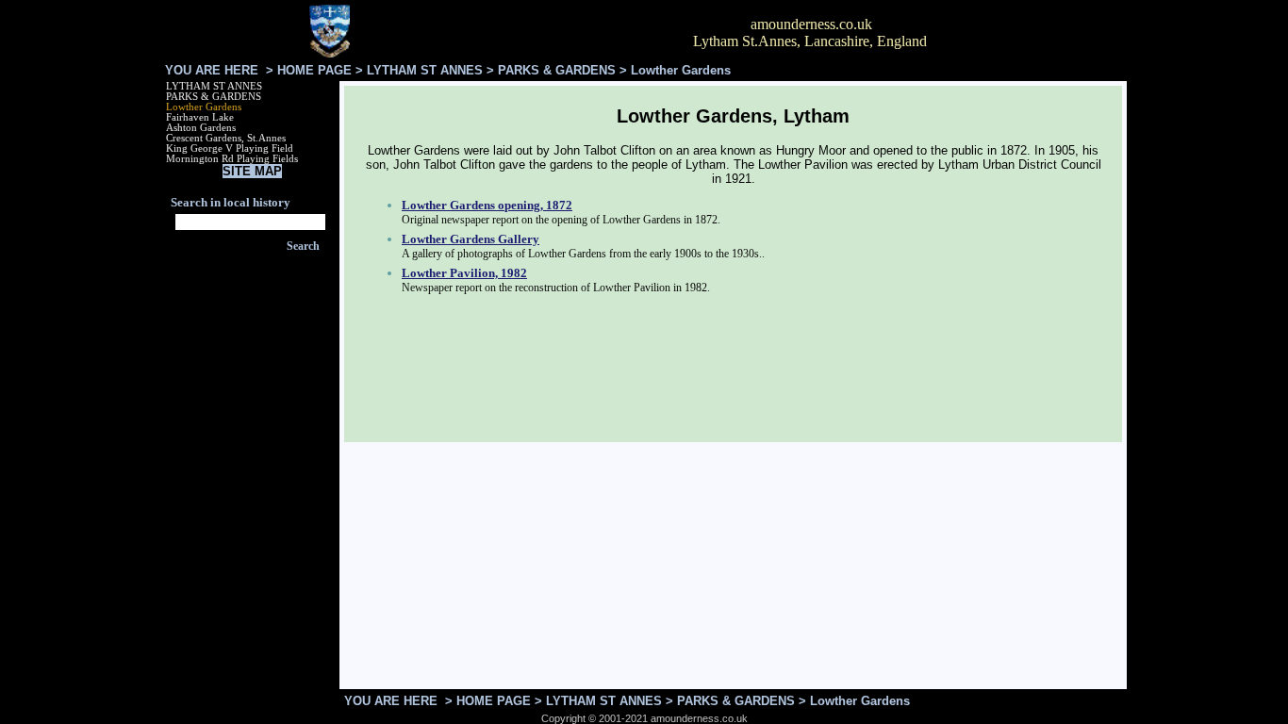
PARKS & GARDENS (557, 70)
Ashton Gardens (201, 128)
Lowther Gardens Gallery (470, 239)
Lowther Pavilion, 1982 (464, 273)
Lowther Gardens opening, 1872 (487, 205)
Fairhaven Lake (200, 117)
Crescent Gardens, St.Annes (226, 138)
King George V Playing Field (229, 148)
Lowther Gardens (203, 107)
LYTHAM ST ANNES (425, 70)
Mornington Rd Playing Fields (232, 159)
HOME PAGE (314, 70)
